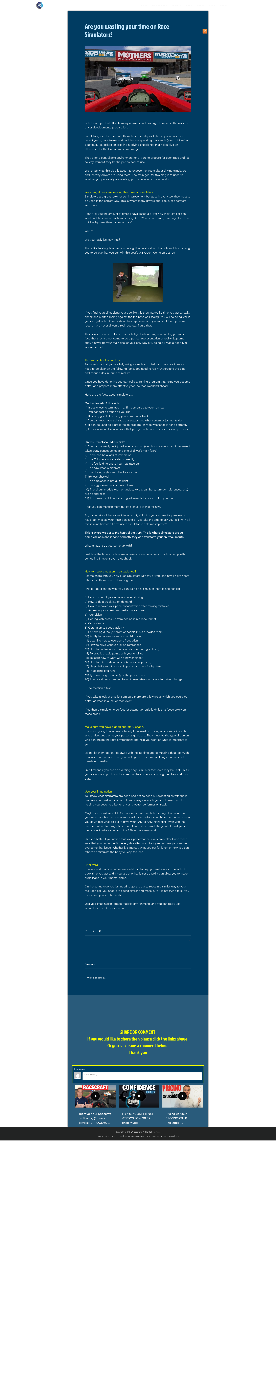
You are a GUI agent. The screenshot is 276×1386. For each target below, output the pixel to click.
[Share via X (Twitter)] (93, 930)
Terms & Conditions (171, 1136)
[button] (201, 5)
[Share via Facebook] (86, 930)
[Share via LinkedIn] (100, 930)
